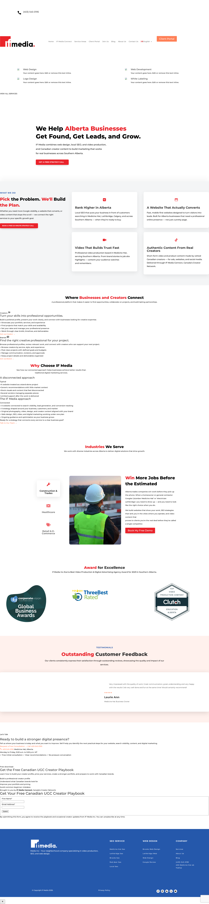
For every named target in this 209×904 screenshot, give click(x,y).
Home (51, 41)
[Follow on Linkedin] (166, 891)
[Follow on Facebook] (158, 891)
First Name (7, 799)
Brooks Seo (115, 858)
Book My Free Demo (140, 530)
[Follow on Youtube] (175, 891)
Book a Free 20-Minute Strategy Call (18, 226)
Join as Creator (7, 334)
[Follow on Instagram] (162, 891)
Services (179, 849)
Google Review (149, 862)
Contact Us (133, 41)
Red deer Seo (115, 862)
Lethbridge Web (150, 853)
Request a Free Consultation (13, 746)
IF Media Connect (64, 41)
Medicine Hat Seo (117, 849)
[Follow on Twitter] (171, 891)
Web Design (148, 858)
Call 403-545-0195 (34, 746)
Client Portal (94, 41)
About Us (122, 41)
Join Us (105, 41)
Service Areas (80, 41)
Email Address (8, 804)
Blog (113, 41)
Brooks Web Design (151, 849)
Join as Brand (7, 359)
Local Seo (114, 866)
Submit (5, 811)
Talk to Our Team (8, 423)
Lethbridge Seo (116, 853)
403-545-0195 (8, 749)
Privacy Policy (104, 890)
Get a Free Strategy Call (51, 162)
